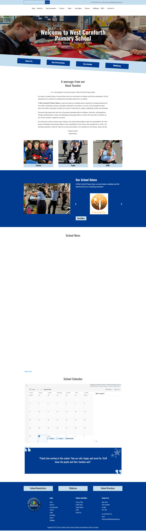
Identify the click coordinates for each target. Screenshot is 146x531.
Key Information (51, 8)
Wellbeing (96, 8)
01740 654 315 (96, 2)
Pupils (69, 8)
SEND (102, 8)
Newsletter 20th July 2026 (34, 269)
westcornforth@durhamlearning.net (113, 2)
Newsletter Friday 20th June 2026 (36, 313)
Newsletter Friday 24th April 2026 (36, 356)
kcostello (29, 272)
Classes (87, 8)
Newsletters (45, 272)
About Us (39, 8)
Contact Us (110, 8)
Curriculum (78, 8)
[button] (76, 204)
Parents (61, 8)
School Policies (79, 507)
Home (33, 8)
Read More (81, 218)
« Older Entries (28, 371)
